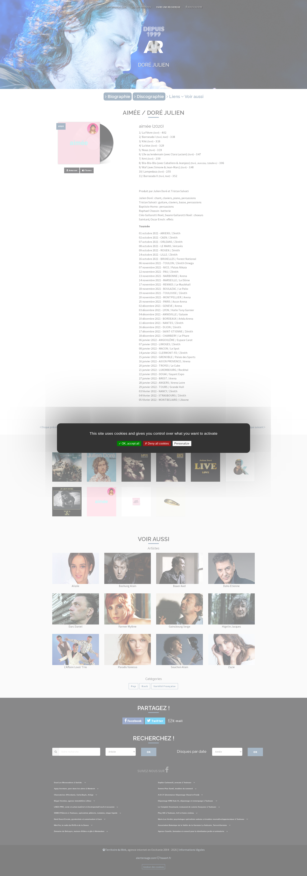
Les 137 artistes (141, 7)
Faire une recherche (168, 7)
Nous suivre (194, 7)
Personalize (181, 443)
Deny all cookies (158, 443)
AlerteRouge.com (115, 7)
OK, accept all (130, 443)
